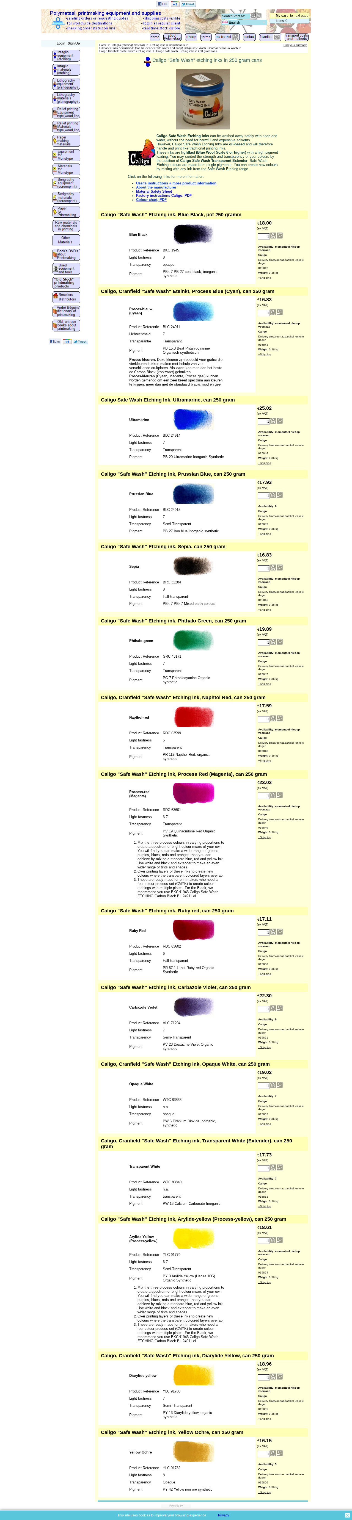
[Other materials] (66, 240)
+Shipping (264, 277)
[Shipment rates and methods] (297, 38)
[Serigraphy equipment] (66, 184)
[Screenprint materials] (66, 198)
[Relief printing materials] (66, 127)
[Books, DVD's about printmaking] (66, 255)
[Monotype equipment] (66, 155)
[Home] (155, 38)
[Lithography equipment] (66, 84)
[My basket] (227, 38)
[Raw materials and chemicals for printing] (66, 226)
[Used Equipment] (66, 269)
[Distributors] (66, 297)
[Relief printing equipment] (66, 113)
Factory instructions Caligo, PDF (164, 195)
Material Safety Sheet (154, 191)
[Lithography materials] (66, 98)
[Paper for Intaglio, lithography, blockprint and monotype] (66, 212)
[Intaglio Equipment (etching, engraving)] (66, 56)
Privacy (223, 1515)
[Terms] (206, 38)
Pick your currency (295, 44)
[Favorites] (270, 38)
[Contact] (249, 38)
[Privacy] (191, 38)
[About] (172, 38)
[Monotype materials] (66, 170)
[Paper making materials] (66, 141)
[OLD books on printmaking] (66, 326)
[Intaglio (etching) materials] (66, 70)
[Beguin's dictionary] (66, 312)
